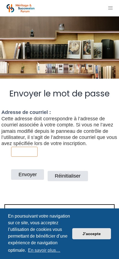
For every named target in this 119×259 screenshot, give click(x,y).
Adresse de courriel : (26, 112)
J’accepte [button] (91, 233)
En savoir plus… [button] (44, 250)
